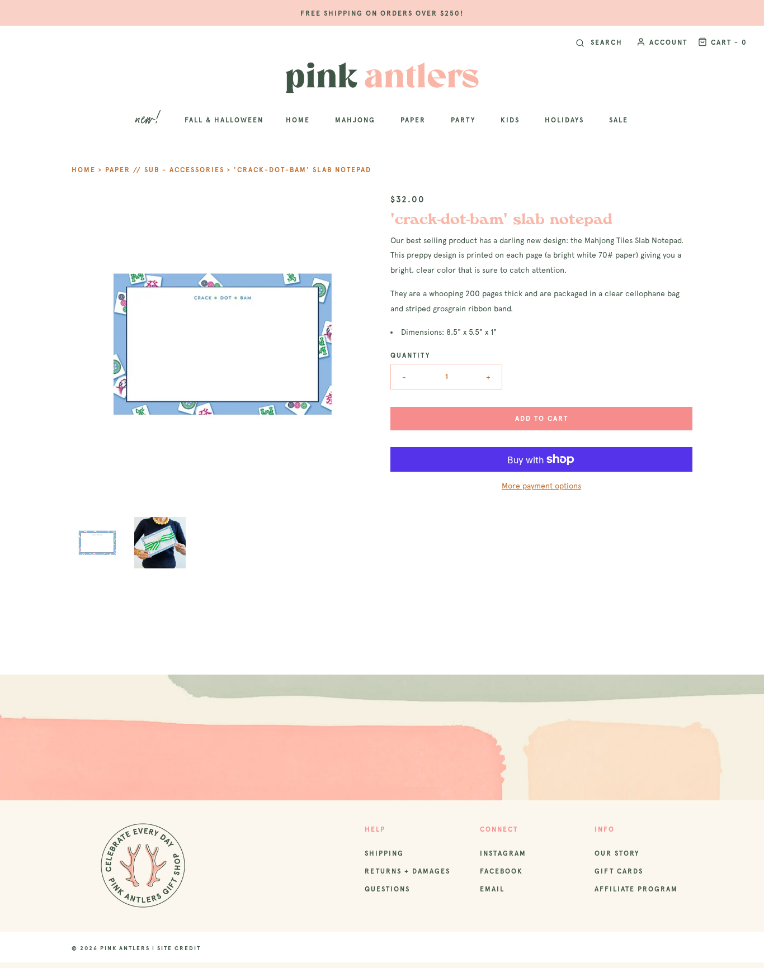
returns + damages (407, 871)
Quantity (410, 355)
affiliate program (636, 889)
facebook (501, 871)
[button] (97, 542)
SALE (618, 120)
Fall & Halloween (224, 120)
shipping (384, 853)
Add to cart (541, 419)
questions (387, 889)
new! (149, 120)
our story (617, 853)
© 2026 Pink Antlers (111, 948)
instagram (503, 853)
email (492, 889)
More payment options (541, 485)
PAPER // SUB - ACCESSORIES (164, 170)
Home (84, 170)
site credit (179, 948)
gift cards (619, 871)
